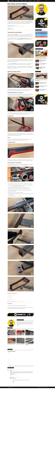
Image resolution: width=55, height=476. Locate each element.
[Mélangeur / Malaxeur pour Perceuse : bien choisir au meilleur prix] (37, 61)
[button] (46, 1)
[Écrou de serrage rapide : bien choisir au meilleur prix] (37, 64)
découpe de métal (18, 165)
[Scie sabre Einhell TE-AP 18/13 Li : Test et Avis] (41, 76)
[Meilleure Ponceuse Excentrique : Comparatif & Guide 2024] (37, 68)
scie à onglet (17, 68)
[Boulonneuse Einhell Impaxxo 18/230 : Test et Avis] (37, 90)
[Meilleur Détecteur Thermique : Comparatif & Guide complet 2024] (41, 53)
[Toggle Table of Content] (12, 29)
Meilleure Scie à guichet (11, 295)
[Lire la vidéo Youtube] (21, 174)
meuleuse (12, 68)
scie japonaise (24, 34)
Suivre (46, 33)
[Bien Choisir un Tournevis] (20, 332)
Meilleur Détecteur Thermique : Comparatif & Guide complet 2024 (41, 58)
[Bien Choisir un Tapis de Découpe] (20, 341)
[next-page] (9, 346)
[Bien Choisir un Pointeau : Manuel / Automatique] (29, 341)
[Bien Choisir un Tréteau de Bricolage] (29, 332)
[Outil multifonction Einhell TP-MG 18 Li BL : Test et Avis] (37, 83)
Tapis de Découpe (10, 299)
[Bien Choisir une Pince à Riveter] (12, 341)
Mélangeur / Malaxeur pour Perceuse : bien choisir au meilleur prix (43, 61)
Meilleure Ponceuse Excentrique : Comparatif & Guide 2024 (43, 68)
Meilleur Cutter (10, 296)
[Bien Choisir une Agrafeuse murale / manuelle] (12, 332)
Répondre (11, 375)
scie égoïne (19, 34)
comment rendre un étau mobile (20, 301)
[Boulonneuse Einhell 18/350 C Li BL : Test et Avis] (37, 87)
